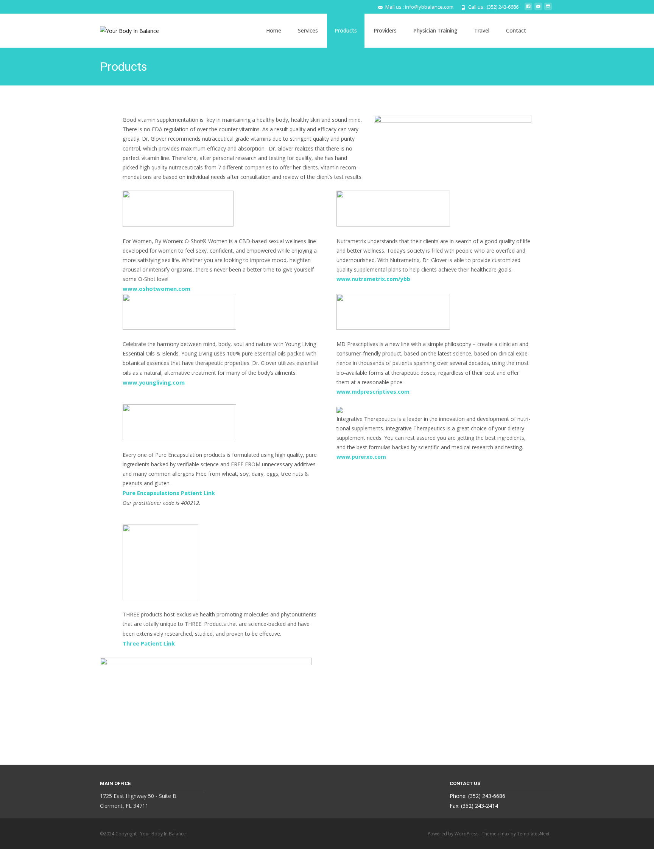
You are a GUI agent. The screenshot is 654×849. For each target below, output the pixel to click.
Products (346, 30)
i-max (504, 833)
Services (308, 30)
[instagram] (548, 9)
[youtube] (538, 9)
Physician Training (435, 30)
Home (273, 30)
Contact (516, 30)
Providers (385, 30)
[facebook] (528, 9)
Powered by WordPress (454, 833)
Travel (481, 30)
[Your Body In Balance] (123, 29)
